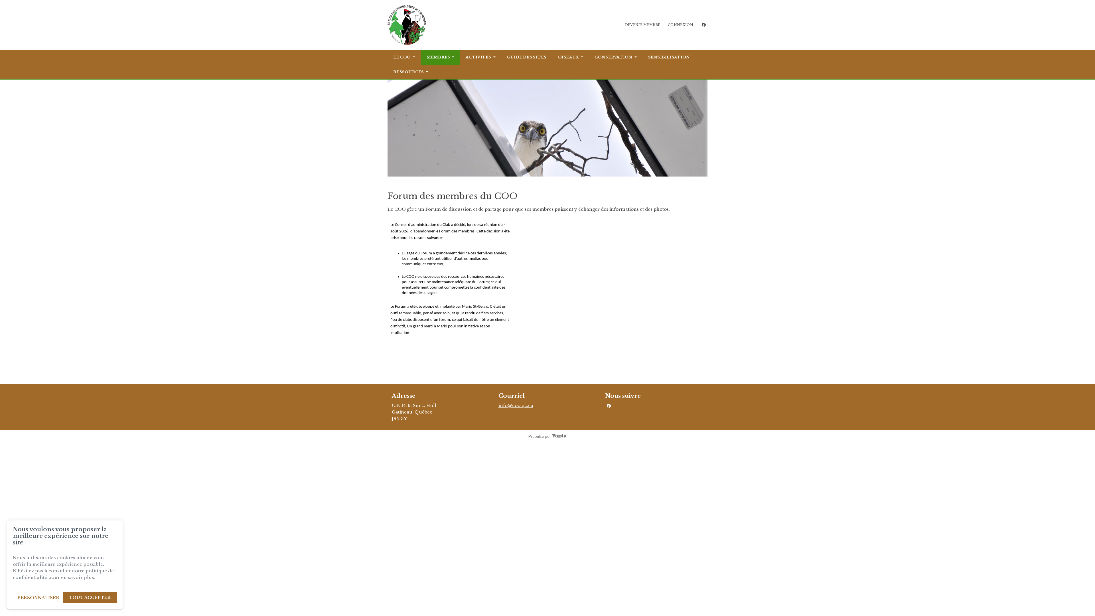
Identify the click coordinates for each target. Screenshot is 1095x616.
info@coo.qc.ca (515, 405)
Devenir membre (642, 25)
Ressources (408, 72)
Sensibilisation (669, 57)
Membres (438, 57)
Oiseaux (568, 57)
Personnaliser (38, 597)
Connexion (680, 25)
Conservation (613, 57)
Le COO (402, 57)
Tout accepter (90, 597)
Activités (478, 57)
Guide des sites (527, 57)
